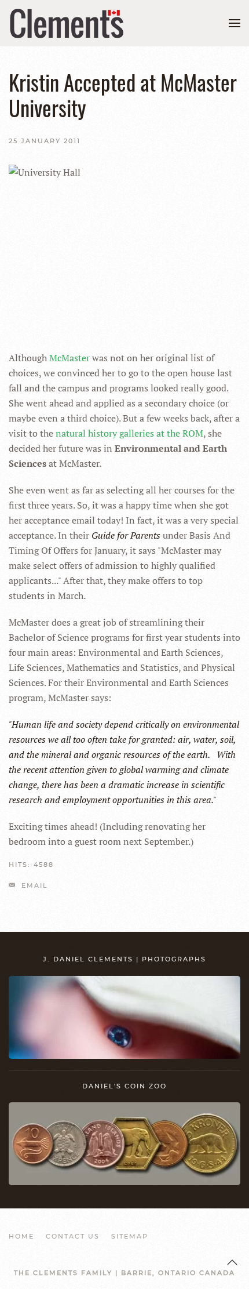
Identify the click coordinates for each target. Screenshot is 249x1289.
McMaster (69, 357)
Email (33, 885)
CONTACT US (73, 1236)
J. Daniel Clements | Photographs (124, 959)
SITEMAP (129, 1236)
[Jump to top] (232, 1262)
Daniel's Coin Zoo (124, 1086)
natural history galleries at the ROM (129, 433)
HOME (21, 1236)
